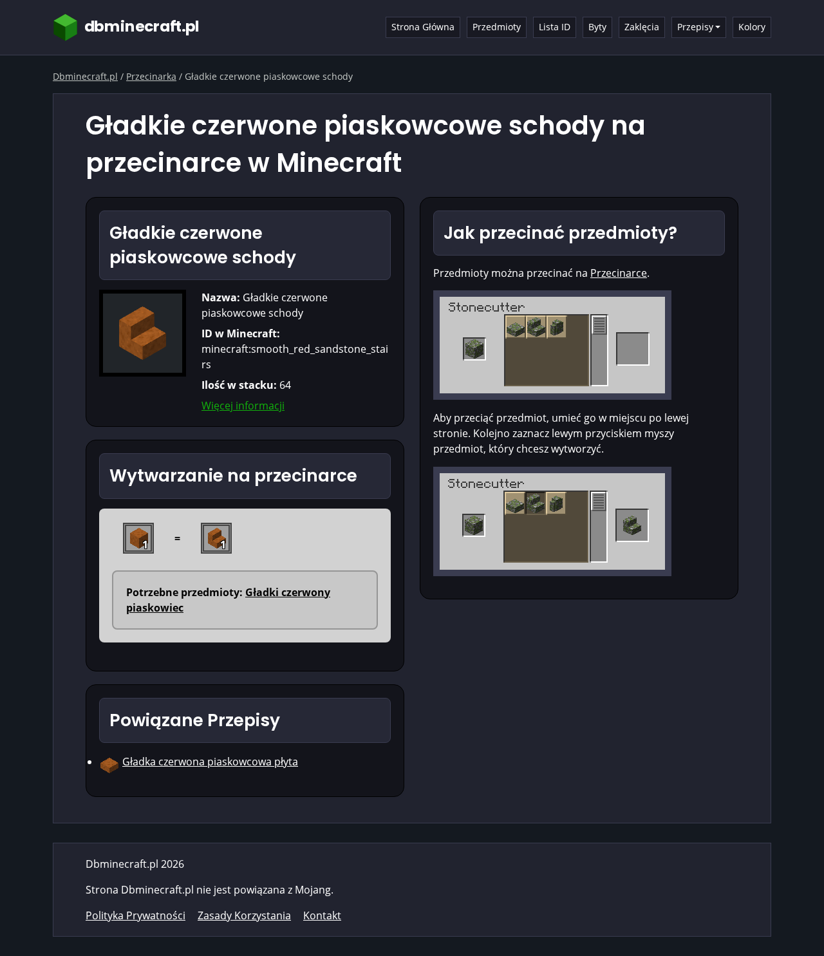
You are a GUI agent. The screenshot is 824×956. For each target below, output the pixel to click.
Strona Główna (422, 27)
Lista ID (554, 27)
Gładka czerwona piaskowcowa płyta (210, 761)
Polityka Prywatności (135, 915)
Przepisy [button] (695, 27)
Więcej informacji (243, 405)
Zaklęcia (641, 27)
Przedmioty (497, 27)
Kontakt (322, 915)
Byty (597, 27)
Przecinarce (618, 273)
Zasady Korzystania (244, 915)
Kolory (751, 27)
